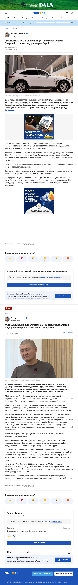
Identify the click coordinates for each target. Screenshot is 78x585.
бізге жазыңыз (28, 244)
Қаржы (7, 18)
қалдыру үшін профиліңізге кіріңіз (51, 277)
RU (67, 13)
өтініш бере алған (40, 180)
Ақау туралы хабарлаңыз (42, 573)
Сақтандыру (26, 18)
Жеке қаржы (36, 18)
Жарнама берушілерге (64, 573)
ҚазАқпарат (9, 110)
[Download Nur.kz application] (39, 5)
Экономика (55, 18)
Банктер (17, 18)
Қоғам (7, 313)
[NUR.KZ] (39, 12)
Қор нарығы (46, 18)
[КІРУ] (72, 13)
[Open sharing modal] (49, 552)
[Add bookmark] (69, 552)
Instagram (64, 296)
